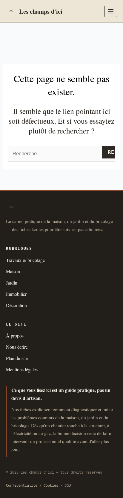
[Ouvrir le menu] (110, 11)
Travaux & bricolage (25, 260)
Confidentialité (21, 485)
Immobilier (16, 294)
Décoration (16, 305)
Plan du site (17, 358)
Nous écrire (17, 347)
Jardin (11, 282)
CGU (67, 485)
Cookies (51, 485)
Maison (13, 271)
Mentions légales (22, 369)
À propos (15, 335)
